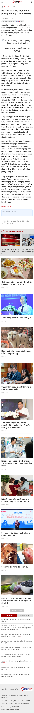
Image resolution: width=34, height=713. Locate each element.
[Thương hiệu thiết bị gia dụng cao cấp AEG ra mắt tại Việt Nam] (10, 240)
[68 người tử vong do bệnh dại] (17, 553)
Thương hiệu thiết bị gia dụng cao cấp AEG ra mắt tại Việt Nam (10, 252)
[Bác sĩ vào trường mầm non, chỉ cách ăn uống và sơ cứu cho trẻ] (17, 485)
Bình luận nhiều (25, 615)
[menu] (2, 2)
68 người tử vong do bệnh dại (14, 567)
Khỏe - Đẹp (7, 7)
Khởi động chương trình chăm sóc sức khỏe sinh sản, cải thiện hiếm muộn (17, 463)
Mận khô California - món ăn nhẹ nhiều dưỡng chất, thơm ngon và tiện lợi (16, 600)
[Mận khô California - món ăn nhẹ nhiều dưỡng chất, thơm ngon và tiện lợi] (17, 585)
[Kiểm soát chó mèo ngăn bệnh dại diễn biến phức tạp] (17, 337)
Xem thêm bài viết (17, 610)
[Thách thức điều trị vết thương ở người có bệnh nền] (17, 373)
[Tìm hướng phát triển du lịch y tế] (17, 304)
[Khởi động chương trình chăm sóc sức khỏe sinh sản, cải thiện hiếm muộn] (17, 447)
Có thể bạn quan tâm (12, 231)
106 (4, 663)
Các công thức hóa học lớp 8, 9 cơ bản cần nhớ (16, 661)
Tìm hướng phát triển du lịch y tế (16, 318)
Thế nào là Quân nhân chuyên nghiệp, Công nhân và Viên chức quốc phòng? (15, 655)
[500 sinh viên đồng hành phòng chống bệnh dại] (17, 519)
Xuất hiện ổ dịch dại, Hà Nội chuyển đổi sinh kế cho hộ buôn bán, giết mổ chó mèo (15, 425)
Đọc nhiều (9, 615)
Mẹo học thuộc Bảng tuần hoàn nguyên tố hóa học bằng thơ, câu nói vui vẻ (16, 648)
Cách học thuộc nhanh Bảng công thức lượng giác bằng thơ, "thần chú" (15, 635)
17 (21, 636)
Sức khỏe (16, 7)
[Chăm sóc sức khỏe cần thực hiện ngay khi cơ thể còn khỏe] (17, 268)
